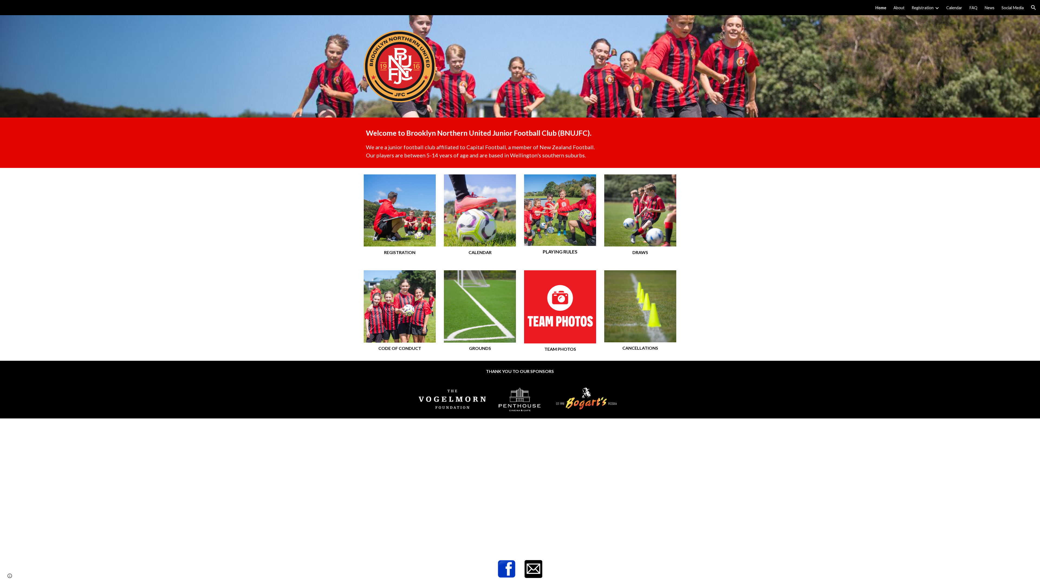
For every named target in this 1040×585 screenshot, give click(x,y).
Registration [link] (923, 7)
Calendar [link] (954, 7)
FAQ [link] (973, 7)
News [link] (989, 7)
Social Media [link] (1013, 7)
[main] (520, 142)
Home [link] (880, 7)
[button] (1033, 7)
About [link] (899, 7)
